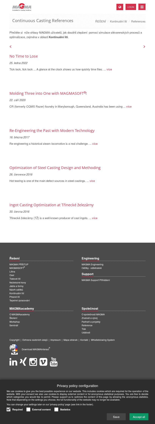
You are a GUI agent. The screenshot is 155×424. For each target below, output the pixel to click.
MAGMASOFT (17, 267)
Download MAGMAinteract (36, 349)
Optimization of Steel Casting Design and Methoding (55, 167)
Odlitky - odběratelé (92, 267)
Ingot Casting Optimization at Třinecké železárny (51, 204)
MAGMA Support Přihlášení (96, 280)
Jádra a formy (16, 286)
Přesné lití (14, 296)
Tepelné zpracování (19, 300)
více (109, 69)
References (138, 21)
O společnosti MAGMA (93, 314)
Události (86, 332)
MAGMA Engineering (92, 264)
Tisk (84, 328)
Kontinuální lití (118, 21)
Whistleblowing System (103, 339)
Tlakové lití (14, 278)
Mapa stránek (71, 339)
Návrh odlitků (16, 289)
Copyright (14, 339)
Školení (13, 317)
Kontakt (84, 339)
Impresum (55, 339)
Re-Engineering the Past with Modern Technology (52, 130)
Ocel (11, 275)
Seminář (13, 325)
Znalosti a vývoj (90, 317)
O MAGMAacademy (19, 314)
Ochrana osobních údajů (35, 339)
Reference (87, 325)
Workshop (14, 321)
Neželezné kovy (17, 282)
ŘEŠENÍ (100, 21)
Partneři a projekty (91, 321)
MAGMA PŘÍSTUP (18, 264)
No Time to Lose (23, 56)
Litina (12, 271)
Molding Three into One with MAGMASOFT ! (48, 93)
